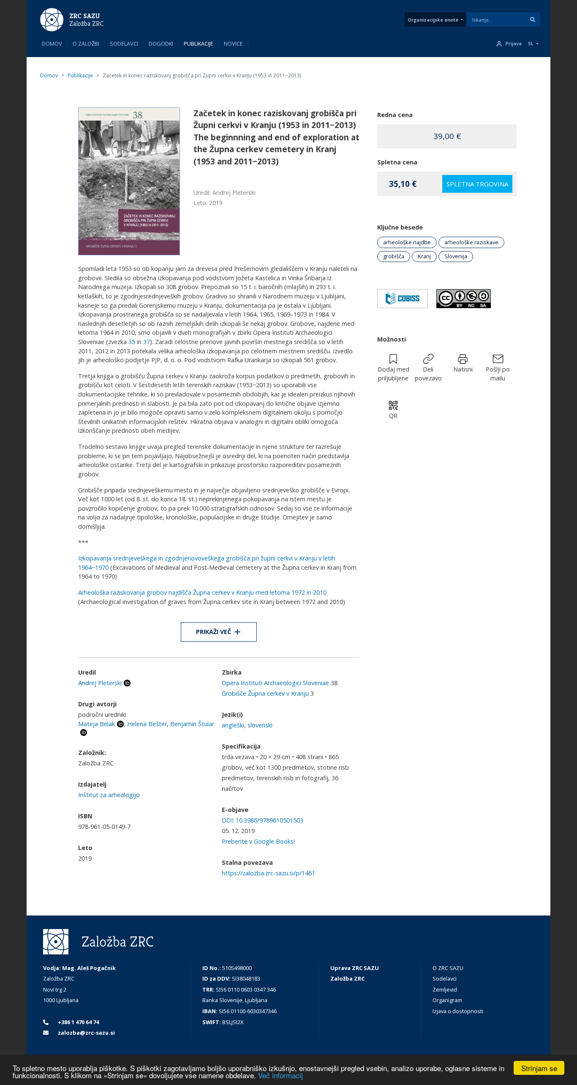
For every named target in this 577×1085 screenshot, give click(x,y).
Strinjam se (539, 1068)
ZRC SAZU (84, 16)
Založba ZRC (86, 23)
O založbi (86, 43)
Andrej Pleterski (100, 683)
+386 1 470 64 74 (78, 1022)
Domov (52, 43)
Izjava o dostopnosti (458, 1011)
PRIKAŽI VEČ (213, 632)
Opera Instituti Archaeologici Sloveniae (275, 683)
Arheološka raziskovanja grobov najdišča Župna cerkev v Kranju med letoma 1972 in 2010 (202, 592)
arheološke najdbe (407, 242)
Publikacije (198, 43)
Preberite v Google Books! (258, 841)
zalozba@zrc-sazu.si (86, 1032)
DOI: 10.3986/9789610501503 (262, 820)
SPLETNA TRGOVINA (477, 184)
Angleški (233, 725)
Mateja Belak (96, 724)
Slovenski (260, 725)
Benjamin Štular (192, 724)
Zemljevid (445, 989)
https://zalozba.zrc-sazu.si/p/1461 (268, 873)
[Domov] (51, 19)
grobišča (393, 256)
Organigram (447, 1000)
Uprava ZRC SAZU (354, 968)
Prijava (514, 43)
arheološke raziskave (471, 242)
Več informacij (280, 1075)
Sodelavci (124, 43)
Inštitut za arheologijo (109, 795)
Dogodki (161, 43)
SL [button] (530, 43)
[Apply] (532, 19)
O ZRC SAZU (448, 968)
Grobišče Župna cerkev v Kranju (265, 693)
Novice (233, 43)
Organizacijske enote (433, 19)
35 (131, 342)
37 (146, 342)
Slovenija (455, 256)
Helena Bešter (147, 724)
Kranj (424, 256)
